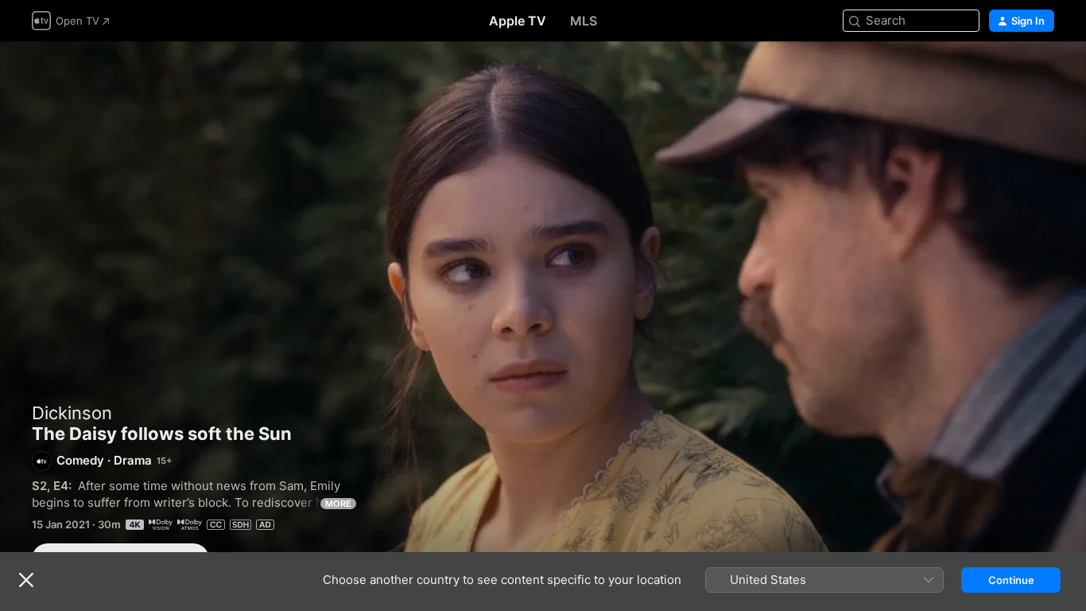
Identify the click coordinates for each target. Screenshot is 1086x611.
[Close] (26, 580)
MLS (583, 21)
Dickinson (72, 413)
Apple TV (517, 21)
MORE (338, 503)
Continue (1011, 580)
